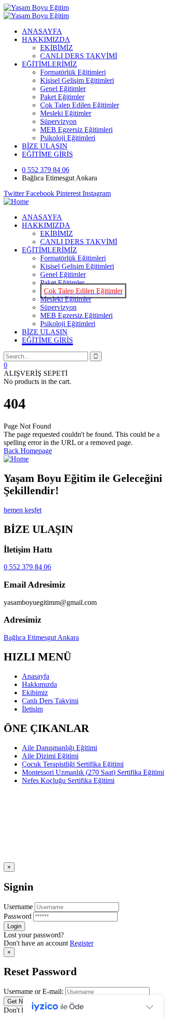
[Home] (16, 201)
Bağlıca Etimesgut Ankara (41, 637)
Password (17, 916)
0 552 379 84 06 (27, 567)
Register (81, 943)
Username (18, 907)
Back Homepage (28, 451)
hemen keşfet (22, 510)
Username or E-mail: (33, 991)
